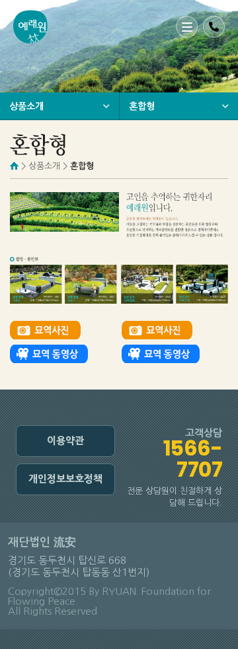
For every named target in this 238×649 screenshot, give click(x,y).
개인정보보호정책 (65, 479)
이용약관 (65, 441)
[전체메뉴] (187, 27)
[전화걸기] (214, 27)
